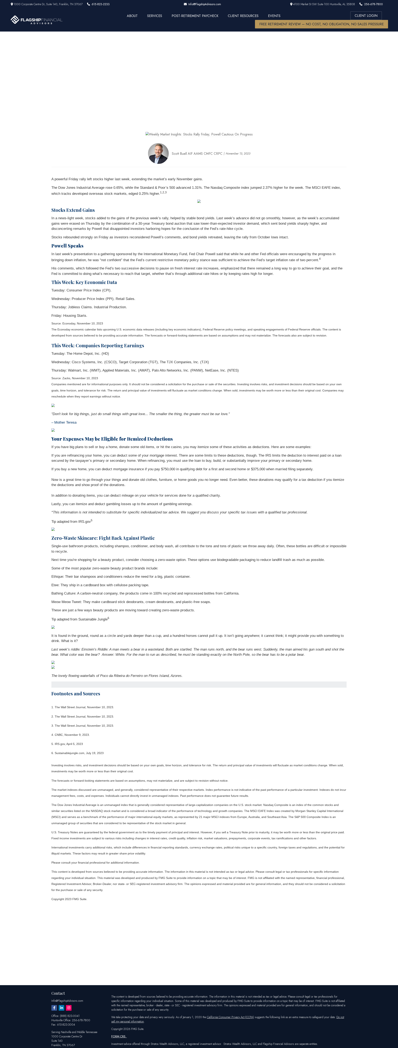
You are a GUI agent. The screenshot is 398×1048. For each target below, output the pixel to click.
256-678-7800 (373, 4)
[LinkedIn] (61, 1008)
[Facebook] (54, 1008)
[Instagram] (69, 1008)
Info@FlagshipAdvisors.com (204, 4)
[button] (132, 15)
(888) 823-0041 (70, 1016)
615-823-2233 (101, 4)
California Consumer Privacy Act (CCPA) (230, 1017)
